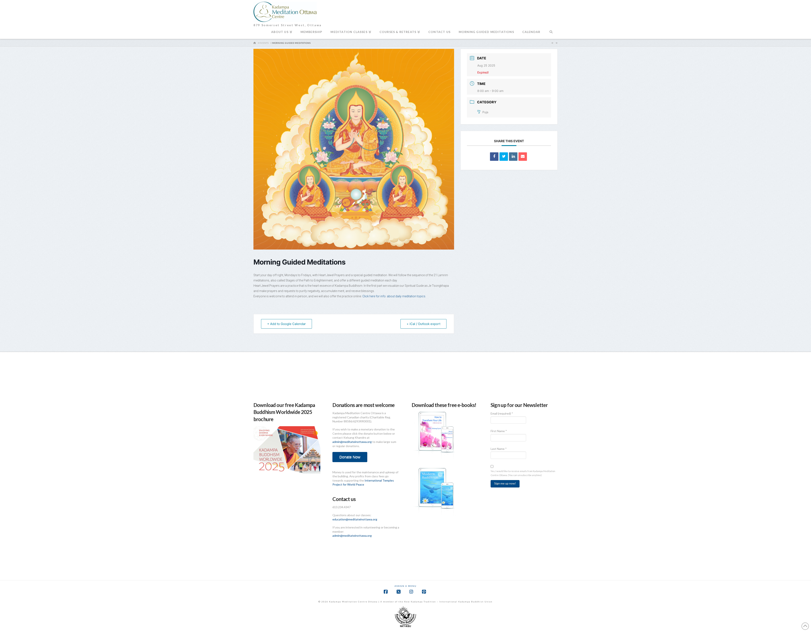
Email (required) (502, 413)
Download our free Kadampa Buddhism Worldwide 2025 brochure (284, 412)
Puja (485, 112)
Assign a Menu (405, 586)
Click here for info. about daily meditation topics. (394, 296)
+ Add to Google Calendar (286, 324)
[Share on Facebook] (494, 156)
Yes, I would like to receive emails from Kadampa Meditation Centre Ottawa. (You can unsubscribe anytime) (523, 473)
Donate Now (349, 457)
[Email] (522, 156)
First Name (499, 431)
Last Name (499, 448)
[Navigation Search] (551, 33)
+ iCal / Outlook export (423, 324)
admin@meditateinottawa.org (352, 442)
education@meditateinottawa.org (354, 519)
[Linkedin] (513, 156)
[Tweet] (503, 156)
